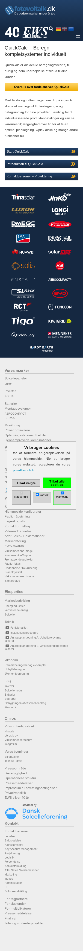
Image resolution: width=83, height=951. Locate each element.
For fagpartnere (16, 899)
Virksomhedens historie (19, 576)
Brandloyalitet (13, 572)
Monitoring (12, 425)
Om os (10, 718)
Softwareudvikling (16, 891)
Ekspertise (14, 592)
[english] (71, 29)
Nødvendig (21, 496)
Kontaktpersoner (17, 831)
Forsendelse (12, 861)
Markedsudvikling (17, 600)
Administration (14, 883)
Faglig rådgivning (17, 516)
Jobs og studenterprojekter (24, 923)
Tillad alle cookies (57, 483)
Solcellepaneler (16, 378)
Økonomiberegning (17, 673)
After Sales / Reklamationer (24, 536)
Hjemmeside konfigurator (23, 511)
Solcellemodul (14, 690)
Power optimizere (17, 430)
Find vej (10, 918)
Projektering (12, 853)
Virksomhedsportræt (19, 726)
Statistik (43, 495)
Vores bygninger (16, 751)
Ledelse (10, 836)
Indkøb (9, 878)
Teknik (9, 622)
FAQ (8, 681)
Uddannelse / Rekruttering (21, 568)
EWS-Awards (14, 546)
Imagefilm (11, 744)
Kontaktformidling (17, 526)
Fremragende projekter (19, 559)
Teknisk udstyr (13, 761)
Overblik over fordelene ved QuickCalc (41, 87)
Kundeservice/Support (19, 555)
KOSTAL (10, 396)
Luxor (8, 383)
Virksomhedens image (19, 551)
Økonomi (11, 660)
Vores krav (11, 735)
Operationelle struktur (20, 778)
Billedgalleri (12, 756)
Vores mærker (17, 371)
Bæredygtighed (16, 773)
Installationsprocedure (24, 632)
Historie (9, 731)
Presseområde (15, 768)
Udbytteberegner (15, 669)
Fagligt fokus (13, 563)
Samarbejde (12, 580)
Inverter (10, 391)
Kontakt (11, 823)
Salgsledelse (13, 840)
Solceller (10, 614)
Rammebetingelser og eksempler (25, 665)
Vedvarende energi (17, 610)
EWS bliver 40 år (17, 797)
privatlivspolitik (23, 470)
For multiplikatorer (18, 908)
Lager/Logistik (15, 521)
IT (6, 887)
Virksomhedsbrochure (18, 740)
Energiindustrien (15, 606)
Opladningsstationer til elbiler (26, 435)
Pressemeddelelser (19, 783)
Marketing (11, 874)
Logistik (9, 857)
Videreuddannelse (18, 531)
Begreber (10, 698)
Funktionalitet (18, 627)
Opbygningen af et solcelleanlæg (25, 703)
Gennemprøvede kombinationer (28, 440)
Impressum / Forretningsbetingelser (31, 788)
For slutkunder (15, 903)
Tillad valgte (26, 483)
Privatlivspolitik (15, 793)
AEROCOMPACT (15, 413)
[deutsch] (58, 29)
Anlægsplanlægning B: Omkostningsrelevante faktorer (36, 647)
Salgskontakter (14, 845)
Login (34, 36)
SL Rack (10, 418)
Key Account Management (21, 849)
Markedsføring (15, 541)
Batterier (11, 403)
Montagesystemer (18, 408)
